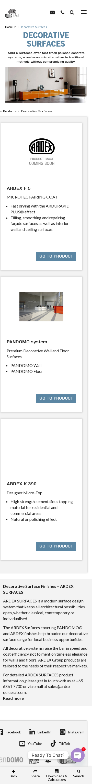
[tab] (47, 111)
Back (13, 776)
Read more (13, 698)
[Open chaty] (78, 755)
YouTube (35, 743)
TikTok (64, 743)
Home (9, 27)
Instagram (76, 732)
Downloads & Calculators (56, 777)
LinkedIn (44, 732)
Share (35, 776)
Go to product (56, 256)
